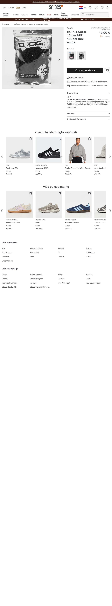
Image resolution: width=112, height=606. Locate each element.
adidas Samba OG (9, 287)
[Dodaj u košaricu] (30, 138)
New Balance (7, 252)
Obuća (31, 24)
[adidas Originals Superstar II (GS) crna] (49, 150)
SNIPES (61, 248)
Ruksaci (33, 283)
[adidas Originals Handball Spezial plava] (78, 204)
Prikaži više (71, 108)
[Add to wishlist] (107, 70)
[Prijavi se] (96, 7)
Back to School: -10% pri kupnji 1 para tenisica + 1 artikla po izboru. (56, 2)
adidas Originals (36, 248)
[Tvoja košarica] (107, 7)
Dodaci (4, 279)
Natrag (6, 24)
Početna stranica (20, 24)
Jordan (88, 248)
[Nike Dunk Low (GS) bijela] (19, 150)
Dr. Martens (90, 252)
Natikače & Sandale (9, 283)
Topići (88, 279)
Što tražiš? (90, 15)
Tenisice (61, 279)
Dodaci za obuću (42, 24)
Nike (3, 248)
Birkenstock (34, 252)
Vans (32, 257)
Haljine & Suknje (36, 274)
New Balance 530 (93, 283)
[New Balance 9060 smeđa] (49, 204)
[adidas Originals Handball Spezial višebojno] (19, 204)
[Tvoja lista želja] (102, 7)
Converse (5, 257)
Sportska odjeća (36, 279)
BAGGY (70, 28)
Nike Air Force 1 (64, 283)
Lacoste (61, 257)
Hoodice (89, 274)
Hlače (60, 274)
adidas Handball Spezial (39, 287)
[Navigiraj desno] (59, 59)
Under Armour (7, 261)
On (59, 252)
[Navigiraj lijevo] (5, 59)
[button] (33, 58)
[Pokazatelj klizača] (32, 87)
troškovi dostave (105, 29)
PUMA (88, 257)
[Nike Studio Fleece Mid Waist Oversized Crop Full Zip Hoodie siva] (78, 150)
